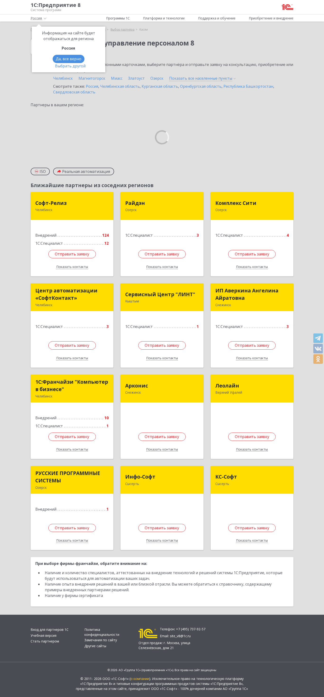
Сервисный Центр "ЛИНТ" (160, 294)
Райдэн (135, 203)
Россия (92, 86)
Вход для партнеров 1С (50, 629)
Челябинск (63, 78)
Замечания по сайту (100, 640)
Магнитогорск (92, 78)
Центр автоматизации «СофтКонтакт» (66, 294)
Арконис (136, 385)
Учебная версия (43, 635)
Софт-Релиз (51, 203)
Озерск (156, 78)
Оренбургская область (201, 86)
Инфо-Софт (140, 476)
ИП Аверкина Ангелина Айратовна (246, 294)
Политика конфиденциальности (101, 632)
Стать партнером (45, 641)
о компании (139, 678)
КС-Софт (226, 476)
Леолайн (227, 385)
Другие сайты (95, 646)
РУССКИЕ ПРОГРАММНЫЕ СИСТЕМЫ (67, 477)
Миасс (116, 78)
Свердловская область (74, 92)
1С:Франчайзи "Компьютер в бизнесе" (71, 386)
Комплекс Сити (235, 203)
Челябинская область (120, 86)
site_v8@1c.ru (180, 636)
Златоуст (136, 78)
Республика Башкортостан (248, 86)
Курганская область (160, 86)
